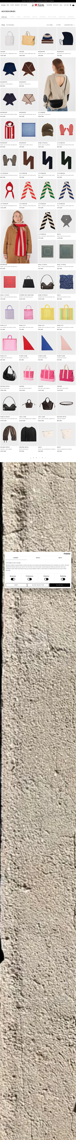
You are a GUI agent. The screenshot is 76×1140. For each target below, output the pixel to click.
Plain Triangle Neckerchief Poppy (9, 205)
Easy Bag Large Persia (62, 388)
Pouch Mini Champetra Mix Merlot (47, 449)
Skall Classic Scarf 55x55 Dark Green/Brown (47, 266)
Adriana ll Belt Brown (6, 449)
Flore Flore (23, 356)
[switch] (30, 579)
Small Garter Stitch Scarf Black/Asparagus (66, 175)
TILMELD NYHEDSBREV (58, 1134)
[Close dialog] (72, 1099)
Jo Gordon (61, 143)
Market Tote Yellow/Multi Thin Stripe (47, 327)
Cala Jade (22, 416)
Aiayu (59, 234)
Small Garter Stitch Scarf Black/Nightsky (47, 175)
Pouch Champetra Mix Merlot (64, 449)
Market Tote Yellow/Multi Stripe (65, 327)
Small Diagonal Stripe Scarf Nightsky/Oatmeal (66, 205)
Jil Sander (41, 112)
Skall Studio (42, 264)
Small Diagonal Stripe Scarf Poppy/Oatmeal (28, 205)
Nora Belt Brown (61, 418)
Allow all (59, 585)
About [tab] (60, 557)
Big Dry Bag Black (5, 388)
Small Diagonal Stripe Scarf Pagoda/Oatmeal (47, 205)
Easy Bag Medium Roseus (25, 388)
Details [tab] (38, 557)
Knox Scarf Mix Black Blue (64, 236)
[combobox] (69, 25)
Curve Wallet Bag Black (44, 114)
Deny (16, 585)
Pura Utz (3, 325)
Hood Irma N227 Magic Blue (64, 53)
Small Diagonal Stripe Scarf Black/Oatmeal (47, 236)
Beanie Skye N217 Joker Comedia (46, 53)
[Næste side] (45, 458)
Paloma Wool (5, 386)
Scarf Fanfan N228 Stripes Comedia (9, 114)
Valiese (2, 51)
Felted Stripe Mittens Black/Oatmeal (9, 175)
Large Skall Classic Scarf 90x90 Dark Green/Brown (66, 266)
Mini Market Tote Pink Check (26, 327)
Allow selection (38, 585)
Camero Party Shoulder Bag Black (9, 418)
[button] (3, 5)
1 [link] (30, 457)
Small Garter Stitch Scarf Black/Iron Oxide (28, 175)
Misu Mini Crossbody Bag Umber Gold (28, 418)
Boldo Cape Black (23, 449)
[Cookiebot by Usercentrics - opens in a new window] (63, 554)
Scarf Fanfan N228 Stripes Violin (27, 114)
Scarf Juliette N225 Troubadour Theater (9, 266)
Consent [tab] (15, 557)
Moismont (3, 264)
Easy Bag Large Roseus (44, 388)
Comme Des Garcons (26, 295)
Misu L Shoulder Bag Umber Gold (46, 418)
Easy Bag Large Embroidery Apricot (28, 53)
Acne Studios (43, 143)
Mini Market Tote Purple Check (8, 327)
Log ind (66, 5)
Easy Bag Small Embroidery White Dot (9, 53)
